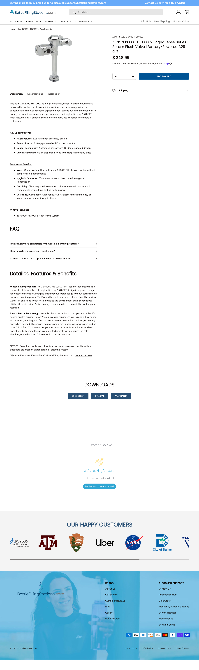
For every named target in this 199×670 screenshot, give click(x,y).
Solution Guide (167, 624)
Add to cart (164, 76)
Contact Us (165, 588)
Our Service (111, 594)
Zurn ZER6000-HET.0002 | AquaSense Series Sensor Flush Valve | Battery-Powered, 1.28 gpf (35, 29)
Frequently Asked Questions (174, 606)
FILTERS (49, 21)
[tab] (16, 93)
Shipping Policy (164, 648)
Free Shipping (162, 21)
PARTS (64, 21)
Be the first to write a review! (99, 486)
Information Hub (168, 594)
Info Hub (146, 21)
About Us (110, 588)
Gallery (109, 612)
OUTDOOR (32, 21)
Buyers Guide (112, 618)
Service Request (167, 612)
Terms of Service (182, 648)
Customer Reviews (115, 600)
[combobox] (116, 12)
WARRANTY (121, 396)
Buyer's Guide (181, 21)
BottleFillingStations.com (27, 648)
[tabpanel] (53, 228)
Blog (107, 606)
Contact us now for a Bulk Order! (165, 2)
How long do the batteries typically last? (32, 250)
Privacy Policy (131, 648)
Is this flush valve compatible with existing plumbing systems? (44, 243)
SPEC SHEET (78, 396)
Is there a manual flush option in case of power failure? (40, 258)
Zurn (114, 36)
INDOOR (14, 21)
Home (12, 29)
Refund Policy (147, 648)
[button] (187, 12)
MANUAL (99, 396)
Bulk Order (164, 600)
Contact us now (83, 355)
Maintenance (166, 618)
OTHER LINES (82, 21)
